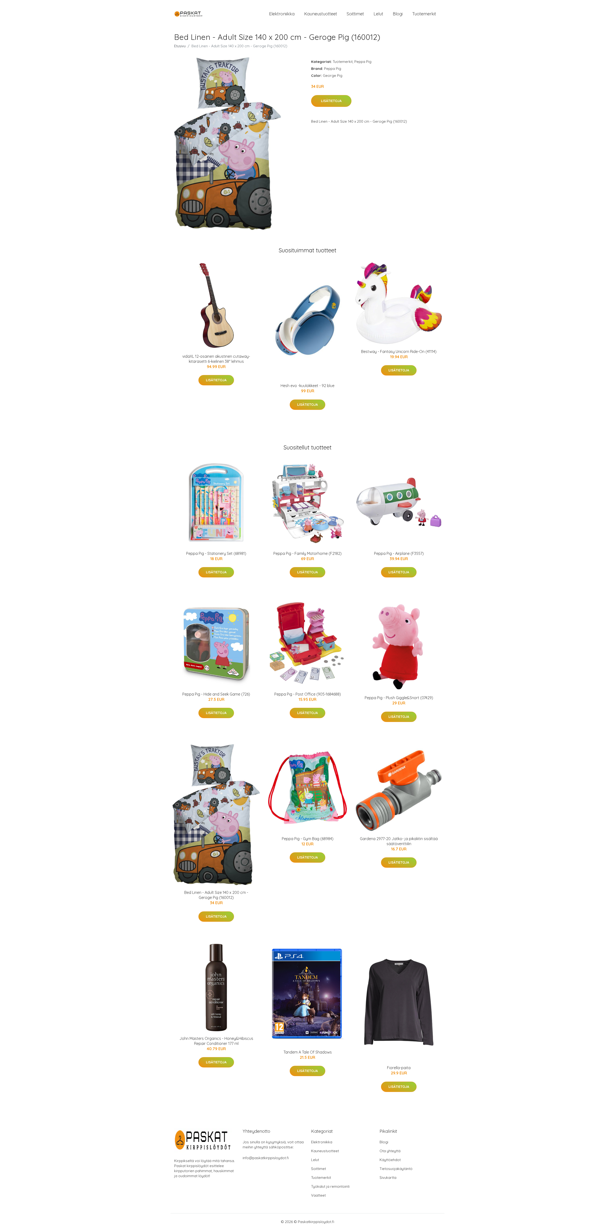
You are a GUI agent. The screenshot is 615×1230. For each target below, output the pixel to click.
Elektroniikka (282, 14)
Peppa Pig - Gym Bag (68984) (307, 838)
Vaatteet (318, 1195)
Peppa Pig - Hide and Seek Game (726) (216, 694)
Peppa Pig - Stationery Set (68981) (216, 553)
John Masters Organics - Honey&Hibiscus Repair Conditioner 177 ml (216, 1041)
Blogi (398, 14)
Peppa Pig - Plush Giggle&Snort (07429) (399, 697)
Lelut (378, 14)
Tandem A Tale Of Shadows (307, 1052)
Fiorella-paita (399, 1067)
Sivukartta (388, 1177)
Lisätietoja (331, 101)
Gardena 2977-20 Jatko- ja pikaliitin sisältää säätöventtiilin (399, 841)
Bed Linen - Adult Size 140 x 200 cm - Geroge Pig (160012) (216, 895)
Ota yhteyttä (390, 1151)
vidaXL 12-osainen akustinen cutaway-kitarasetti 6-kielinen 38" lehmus (216, 359)
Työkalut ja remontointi (330, 1186)
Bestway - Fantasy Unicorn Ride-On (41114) (399, 351)
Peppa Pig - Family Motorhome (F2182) (307, 553)
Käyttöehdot (390, 1159)
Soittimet (355, 14)
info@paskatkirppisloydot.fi (266, 1158)
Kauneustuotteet (320, 14)
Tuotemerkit (424, 14)
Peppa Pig (362, 61)
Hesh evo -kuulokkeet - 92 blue (307, 385)
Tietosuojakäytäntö (396, 1168)
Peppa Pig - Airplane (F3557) (399, 553)
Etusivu (180, 46)
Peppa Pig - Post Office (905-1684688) (307, 694)
